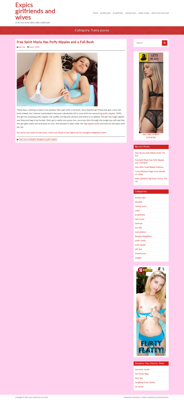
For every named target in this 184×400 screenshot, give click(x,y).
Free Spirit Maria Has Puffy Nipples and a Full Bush (55, 42)
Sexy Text (139, 378)
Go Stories (139, 387)
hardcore (138, 224)
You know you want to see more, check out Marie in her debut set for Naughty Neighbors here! (61, 133)
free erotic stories (142, 370)
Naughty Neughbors (37, 140)
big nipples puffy (92, 124)
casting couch (130, 13)
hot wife (138, 228)
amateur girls (105, 13)
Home (95, 13)
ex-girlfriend (118, 13)
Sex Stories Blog (141, 374)
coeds (137, 211)
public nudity (143, 13)
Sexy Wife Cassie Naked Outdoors (149, 167)
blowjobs (138, 202)
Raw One (21, 47)
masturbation (140, 232)
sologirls (138, 258)
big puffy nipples (107, 113)
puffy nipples (51, 140)
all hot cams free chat (160, 13)
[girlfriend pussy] (57, 79)
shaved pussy (140, 254)
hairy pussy (24, 140)
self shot (138, 249)
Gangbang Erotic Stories (145, 382)
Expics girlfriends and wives (35, 11)
